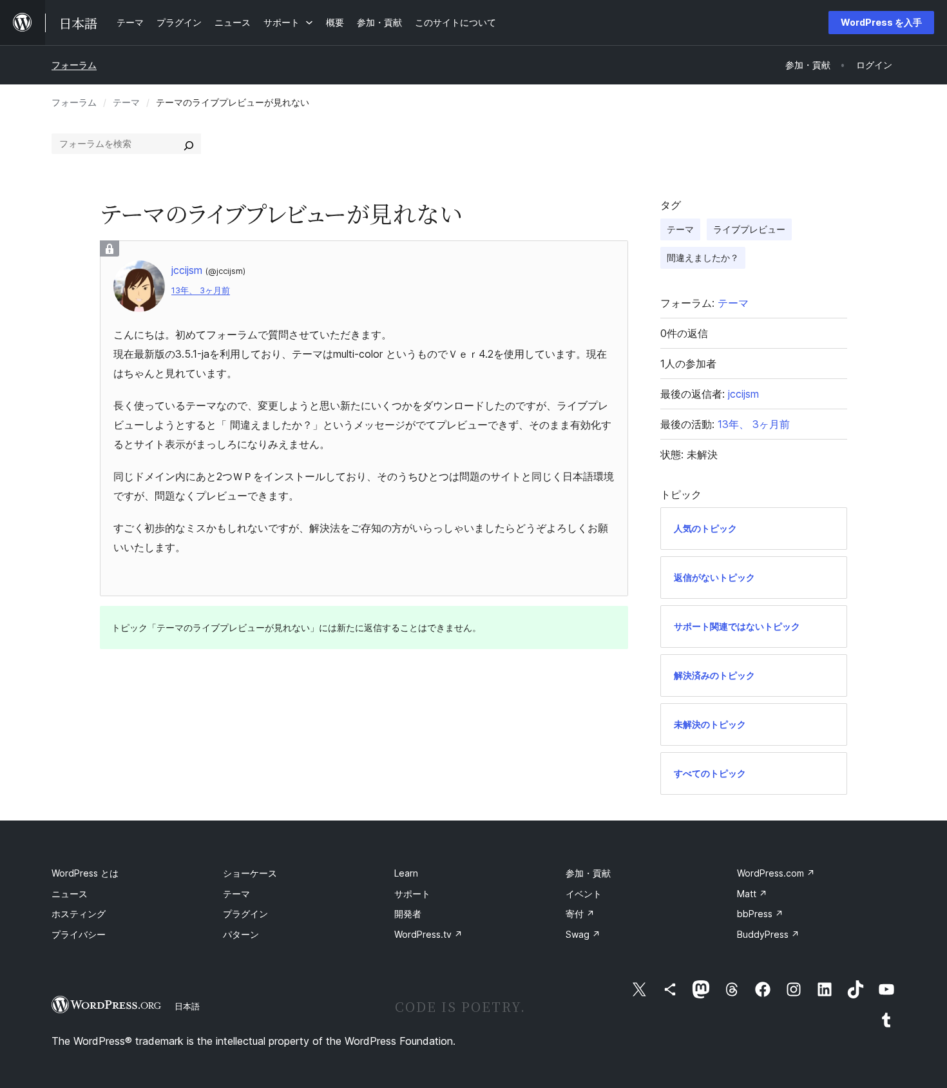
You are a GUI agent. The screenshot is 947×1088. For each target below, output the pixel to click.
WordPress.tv (428, 934)
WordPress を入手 (881, 22)
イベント (584, 893)
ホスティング (79, 913)
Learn (406, 873)
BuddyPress (768, 934)
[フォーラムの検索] (189, 143)
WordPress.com (776, 873)
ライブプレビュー (749, 229)
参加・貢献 (588, 873)
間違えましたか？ (703, 257)
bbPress (760, 913)
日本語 (187, 1006)
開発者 (407, 913)
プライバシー (79, 934)
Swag (583, 934)
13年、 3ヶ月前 (200, 290)
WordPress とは (85, 873)
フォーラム (74, 64)
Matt (752, 893)
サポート (412, 893)
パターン (241, 934)
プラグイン (245, 913)
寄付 (580, 913)
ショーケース (250, 873)
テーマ (126, 102)
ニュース (70, 893)
